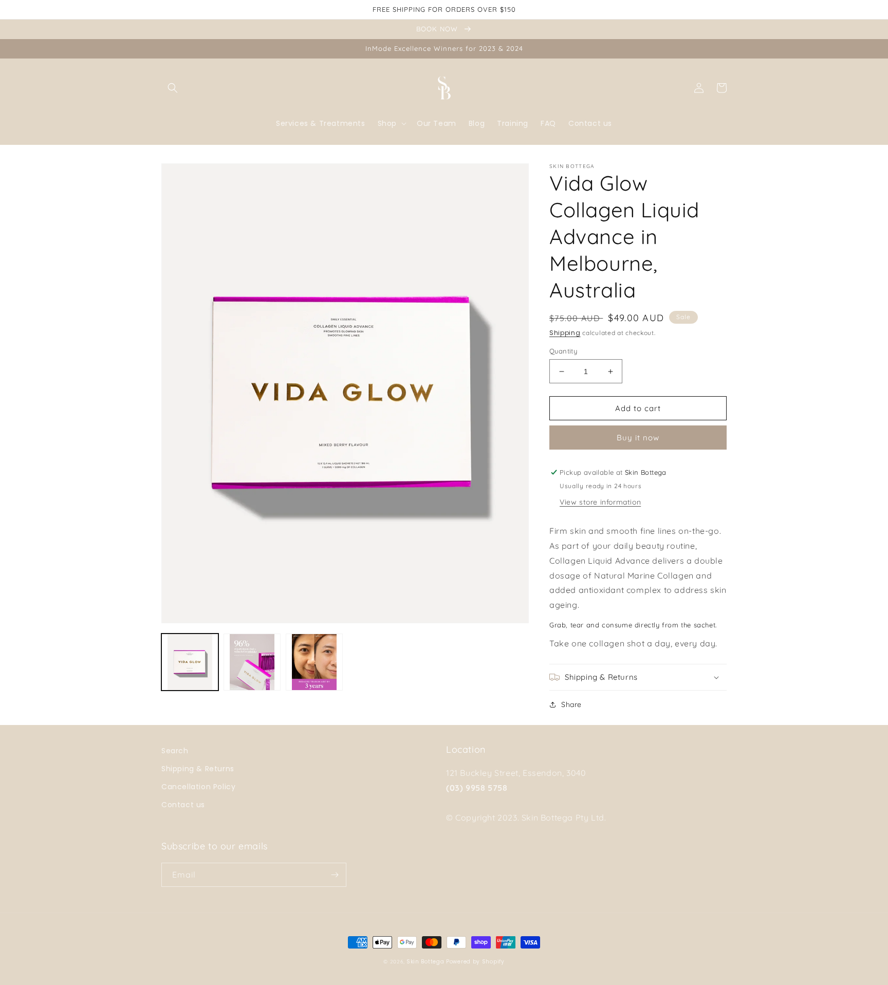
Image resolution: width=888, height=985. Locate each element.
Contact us (183, 805)
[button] (172, 88)
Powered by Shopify (475, 961)
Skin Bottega (425, 961)
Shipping (565, 332)
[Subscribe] (334, 875)
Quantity (563, 351)
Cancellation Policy (198, 787)
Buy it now (638, 437)
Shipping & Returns (197, 769)
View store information (600, 502)
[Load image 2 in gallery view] (252, 662)
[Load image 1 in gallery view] (189, 662)
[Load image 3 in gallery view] (314, 662)
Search (175, 751)
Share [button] (571, 704)
